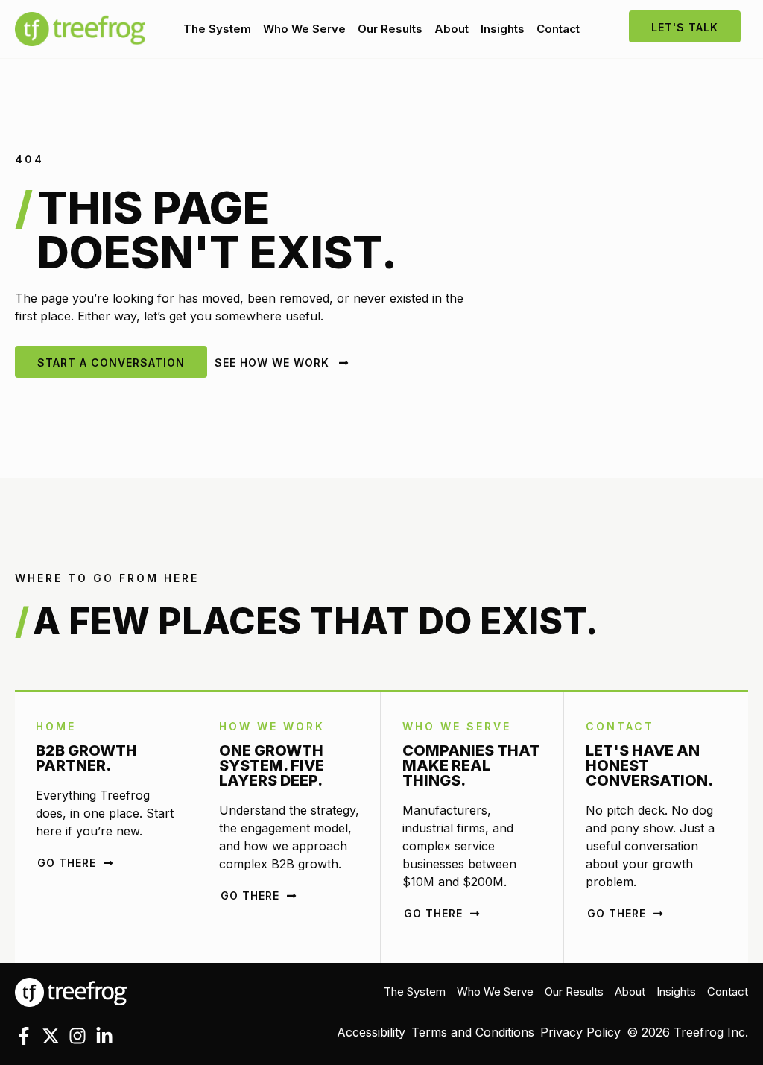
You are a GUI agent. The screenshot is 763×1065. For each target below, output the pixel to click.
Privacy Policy (580, 1032)
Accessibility (371, 1032)
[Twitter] (51, 1036)
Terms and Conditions (472, 1032)
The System (217, 29)
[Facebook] (24, 1036)
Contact (558, 29)
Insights (503, 29)
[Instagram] (77, 1036)
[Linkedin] (104, 1036)
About (451, 29)
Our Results (390, 29)
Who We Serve (304, 29)
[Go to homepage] (71, 991)
